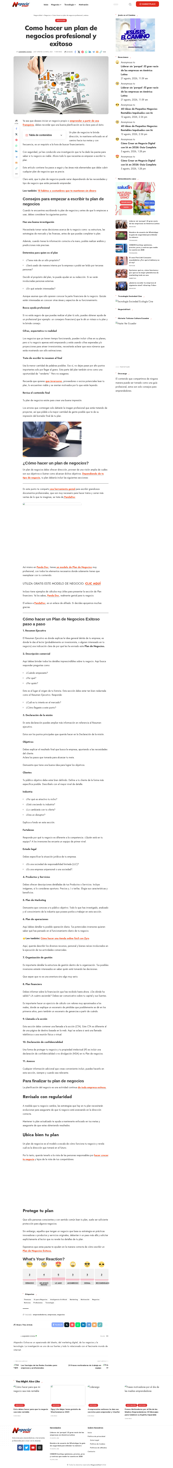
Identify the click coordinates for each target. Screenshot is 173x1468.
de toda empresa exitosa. (92, 1087)
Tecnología (49, 1303)
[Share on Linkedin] (89, 52)
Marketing (74, 1299)
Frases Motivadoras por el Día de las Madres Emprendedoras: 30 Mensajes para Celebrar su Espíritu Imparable (141, 1412)
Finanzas (27, 1299)
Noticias (27, 1303)
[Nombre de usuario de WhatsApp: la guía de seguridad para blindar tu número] (121, 235)
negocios (61, 1315)
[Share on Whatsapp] (86, 52)
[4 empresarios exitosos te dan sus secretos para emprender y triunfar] (105, 1395)
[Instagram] (39, 1448)
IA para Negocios (40, 1299)
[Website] (107, 1336)
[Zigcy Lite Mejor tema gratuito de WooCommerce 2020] (68, 1395)
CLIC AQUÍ (93, 583)
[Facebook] (20, 1448)
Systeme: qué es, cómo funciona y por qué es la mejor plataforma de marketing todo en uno (144, 272)
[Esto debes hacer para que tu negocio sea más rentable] (31, 1395)
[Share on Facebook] (75, 52)
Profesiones (37, 1303)
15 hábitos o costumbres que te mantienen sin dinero (67, 190)
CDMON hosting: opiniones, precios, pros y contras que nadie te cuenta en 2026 (143, 247)
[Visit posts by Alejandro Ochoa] (16, 1336)
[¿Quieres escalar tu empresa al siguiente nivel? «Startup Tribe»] (121, 286)
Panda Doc (42, 567)
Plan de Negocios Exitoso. (37, 1251)
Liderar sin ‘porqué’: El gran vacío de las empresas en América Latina (139, 70)
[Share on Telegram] (93, 52)
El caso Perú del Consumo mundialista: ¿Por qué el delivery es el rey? (144, 260)
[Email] (97, 52)
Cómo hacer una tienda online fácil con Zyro (65, 938)
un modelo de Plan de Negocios (74, 567)
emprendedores (40, 1315)
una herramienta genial (62, 489)
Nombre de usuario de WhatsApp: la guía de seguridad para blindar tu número (143, 234)
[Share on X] (78, 52)
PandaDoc (69, 497)
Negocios (61, 20)
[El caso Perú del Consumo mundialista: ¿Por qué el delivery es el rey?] (121, 260)
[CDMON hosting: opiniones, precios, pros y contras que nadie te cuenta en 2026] (121, 248)
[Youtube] (33, 1448)
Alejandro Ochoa (25, 52)
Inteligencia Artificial (58, 1299)
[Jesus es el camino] (135, 34)
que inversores (53, 381)
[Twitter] (27, 1448)
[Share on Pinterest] (82, 52)
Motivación (85, 1299)
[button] (128, 4)
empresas (52, 1315)
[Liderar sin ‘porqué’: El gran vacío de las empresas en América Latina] (121, 224)
